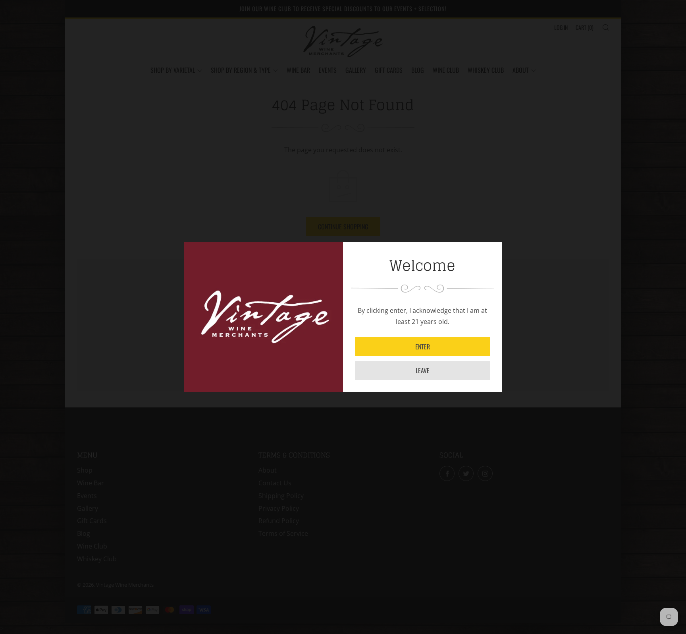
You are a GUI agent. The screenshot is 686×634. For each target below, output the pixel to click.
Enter (422, 346)
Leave (423, 370)
